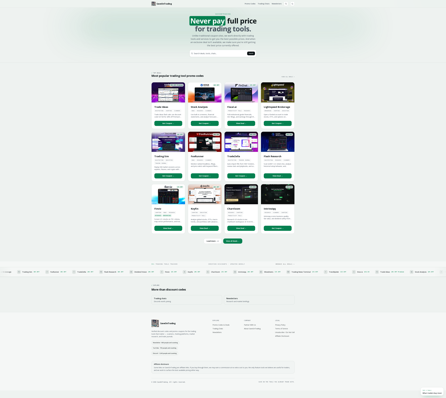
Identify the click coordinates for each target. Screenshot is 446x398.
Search (251, 53)
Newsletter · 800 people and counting (165, 343)
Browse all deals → (285, 264)
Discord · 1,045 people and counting (165, 353)
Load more (213, 241)
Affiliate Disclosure (282, 336)
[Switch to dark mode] (292, 4)
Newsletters (277, 4)
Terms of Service (281, 328)
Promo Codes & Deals (221, 325)
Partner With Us (250, 325)
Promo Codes (250, 4)
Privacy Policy (280, 325)
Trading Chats (263, 4)
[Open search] (286, 4)
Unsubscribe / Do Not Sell (285, 332)
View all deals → (288, 76)
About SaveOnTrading (252, 328)
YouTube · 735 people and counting (164, 348)
